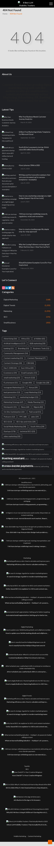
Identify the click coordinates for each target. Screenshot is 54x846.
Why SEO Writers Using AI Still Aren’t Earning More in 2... (27, 812)
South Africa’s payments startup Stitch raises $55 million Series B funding (34, 148)
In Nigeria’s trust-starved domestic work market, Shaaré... (27, 518)
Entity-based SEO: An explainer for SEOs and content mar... (27, 589)
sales (35, 417)
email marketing (12, 377)
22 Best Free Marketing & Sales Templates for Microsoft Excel (34, 133)
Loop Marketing (33, 392)
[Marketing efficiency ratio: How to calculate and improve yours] (27, 561)
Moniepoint (10, 407)
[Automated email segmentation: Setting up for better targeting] (27, 612)
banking (9, 348)
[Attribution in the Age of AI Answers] (27, 797)
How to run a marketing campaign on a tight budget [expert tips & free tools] (35, 197)
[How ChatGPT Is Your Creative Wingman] (27, 772)
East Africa (27, 368)
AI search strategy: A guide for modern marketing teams (27, 576)
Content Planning (36, 358)
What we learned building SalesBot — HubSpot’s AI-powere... (27, 603)
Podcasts (9, 417)
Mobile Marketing (20, 836)
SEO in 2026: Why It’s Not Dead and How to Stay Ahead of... (27, 788)
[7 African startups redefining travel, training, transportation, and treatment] (27, 542)
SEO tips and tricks (26, 422)
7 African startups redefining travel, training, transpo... (27, 546)
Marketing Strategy (13, 402)
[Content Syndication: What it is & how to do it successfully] (27, 654)
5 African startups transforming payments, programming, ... (27, 504)
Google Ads (42, 382)
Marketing (8, 311)
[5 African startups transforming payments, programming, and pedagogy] (27, 500)
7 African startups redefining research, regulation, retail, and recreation (33, 215)
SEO (5, 317)
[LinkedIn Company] (6, 287)
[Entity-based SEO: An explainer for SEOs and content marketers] (27, 585)
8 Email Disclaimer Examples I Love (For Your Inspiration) (35, 264)
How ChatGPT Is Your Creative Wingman (27, 775)
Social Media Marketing (15, 426)
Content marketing (13, 358)
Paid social (35, 412)
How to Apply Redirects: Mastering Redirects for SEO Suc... (27, 684)
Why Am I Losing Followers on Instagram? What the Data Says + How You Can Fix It (34, 246)
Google (27, 382)
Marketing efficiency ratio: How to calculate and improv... (27, 564)
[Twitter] (9, 287)
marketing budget (29, 397)
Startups (9, 431)
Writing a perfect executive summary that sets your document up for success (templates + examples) (34, 177)
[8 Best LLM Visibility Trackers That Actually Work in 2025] (27, 821)
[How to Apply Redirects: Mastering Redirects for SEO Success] (27, 680)
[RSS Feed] (13, 287)
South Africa (37, 426)
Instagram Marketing (14, 387)
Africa (25, 338)
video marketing (12, 436)
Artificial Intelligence (14, 343)
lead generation (12, 392)
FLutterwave (11, 382)
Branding (23, 348)
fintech (30, 377)
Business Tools (41, 348)
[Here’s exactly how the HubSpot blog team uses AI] (27, 642)
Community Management (16, 353)
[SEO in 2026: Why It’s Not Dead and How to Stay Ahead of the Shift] (27, 784)
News (25, 407)
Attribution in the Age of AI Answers (27, 800)
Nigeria (38, 407)
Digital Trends (9, 305)
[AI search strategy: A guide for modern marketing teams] (27, 573)
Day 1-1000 (10, 368)
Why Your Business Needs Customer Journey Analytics (32, 118)
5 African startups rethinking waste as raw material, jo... (27, 490)
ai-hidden (39, 338)
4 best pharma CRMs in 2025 (29, 165)
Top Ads (27, 766)
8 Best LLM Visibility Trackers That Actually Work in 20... (27, 825)
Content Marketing (34, 836)
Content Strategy (13, 363)
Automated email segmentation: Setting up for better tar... (27, 615)
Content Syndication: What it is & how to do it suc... (27, 658)
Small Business (10, 322)
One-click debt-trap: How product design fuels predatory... (27, 532)
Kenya (33, 387)
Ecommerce (10, 373)
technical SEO (27, 431)
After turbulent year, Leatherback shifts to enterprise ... (27, 672)
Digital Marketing (11, 299)
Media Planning (36, 402)
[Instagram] (3, 287)
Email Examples (29, 373)
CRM (30, 363)
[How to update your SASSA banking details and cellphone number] (27, 630)
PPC (23, 417)
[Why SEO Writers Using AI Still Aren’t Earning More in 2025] (27, 809)
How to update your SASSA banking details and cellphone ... (27, 633)
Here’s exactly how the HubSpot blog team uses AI (27, 645)
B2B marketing (37, 343)
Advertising (10, 338)
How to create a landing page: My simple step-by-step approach (34, 230)
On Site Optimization (14, 412)
